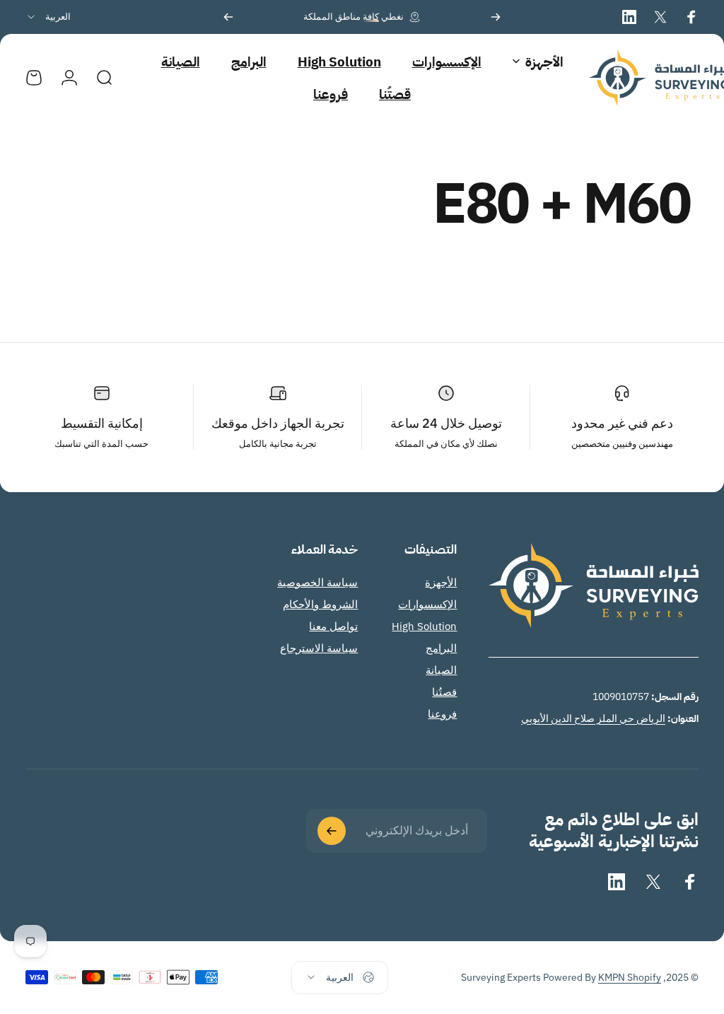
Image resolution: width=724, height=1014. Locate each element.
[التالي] (228, 17)
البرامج (441, 648)
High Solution (424, 626)
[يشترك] (331, 831)
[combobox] (48, 17)
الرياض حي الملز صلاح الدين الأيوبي (593, 718)
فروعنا (442, 714)
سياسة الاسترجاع (319, 648)
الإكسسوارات (427, 604)
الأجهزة (441, 582)
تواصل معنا (333, 626)
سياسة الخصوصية (317, 582)
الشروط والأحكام (320, 604)
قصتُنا (444, 692)
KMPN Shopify (629, 977)
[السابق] (495, 17)
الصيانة (441, 670)
